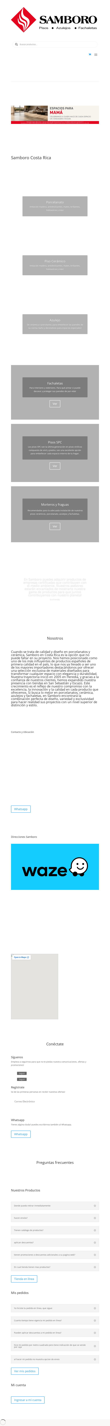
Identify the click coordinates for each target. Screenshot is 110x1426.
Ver (55, 223)
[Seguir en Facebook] (13, 1073)
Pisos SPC (55, 442)
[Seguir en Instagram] (13, 1079)
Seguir (22, 1073)
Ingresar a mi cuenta (27, 1400)
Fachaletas (55, 383)
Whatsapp (21, 809)
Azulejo (55, 320)
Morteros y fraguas (55, 504)
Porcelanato (55, 202)
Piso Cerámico (55, 261)
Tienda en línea (24, 1279)
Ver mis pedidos (25, 1371)
